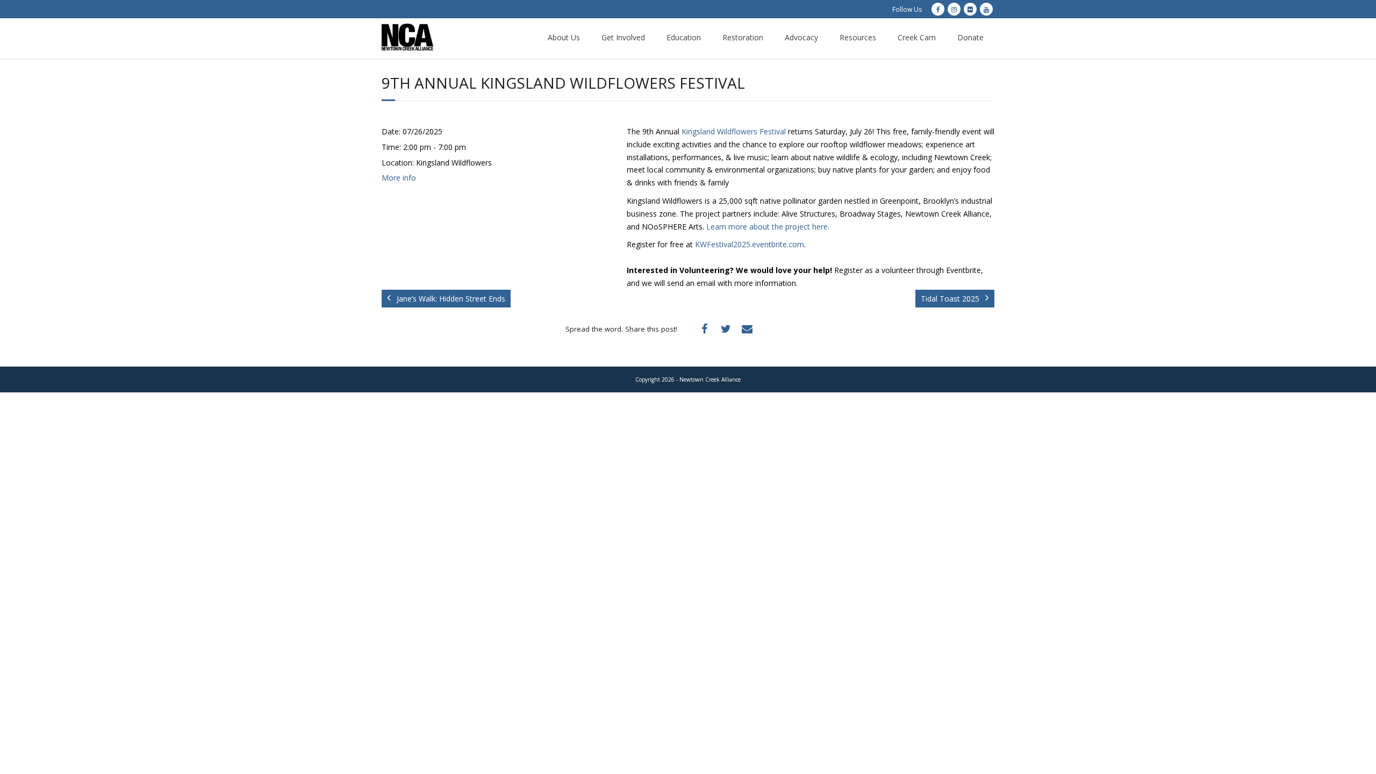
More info (399, 178)
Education (683, 37)
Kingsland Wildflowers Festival (734, 131)
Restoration (742, 37)
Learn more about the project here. (767, 226)
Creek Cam (917, 37)
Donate (970, 37)
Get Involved (623, 37)
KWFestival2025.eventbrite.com (749, 244)
